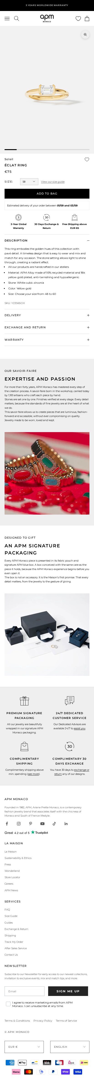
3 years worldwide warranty (47, 5)
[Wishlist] (78, 18)
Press (8, 864)
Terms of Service (66, 1020)
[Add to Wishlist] (86, 159)
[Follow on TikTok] (54, 823)
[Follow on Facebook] (7, 823)
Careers (9, 883)
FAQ (7, 909)
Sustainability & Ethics (18, 858)
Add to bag (47, 193)
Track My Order (14, 941)
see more (33, 774)
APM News (11, 890)
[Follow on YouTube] (42, 823)
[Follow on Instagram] (18, 823)
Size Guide (11, 916)
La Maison (11, 851)
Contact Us (11, 954)
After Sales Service (16, 948)
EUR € (13, 1046)
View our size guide (53, 181)
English (60, 1046)
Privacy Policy (43, 1020)
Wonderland (12, 870)
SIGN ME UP (68, 991)
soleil (9, 159)
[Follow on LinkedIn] (66, 823)
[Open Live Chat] (69, 700)
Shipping (10, 935)
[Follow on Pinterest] (30, 823)
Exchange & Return (16, 929)
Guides (9, 922)
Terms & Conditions (17, 1020)
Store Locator (12, 877)
